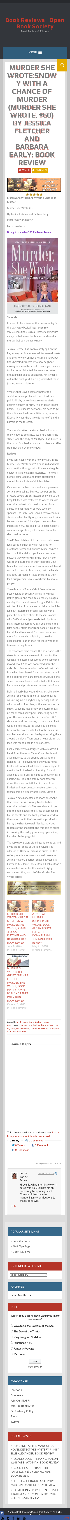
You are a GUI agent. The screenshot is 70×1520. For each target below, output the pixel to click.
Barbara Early (26, 1025)
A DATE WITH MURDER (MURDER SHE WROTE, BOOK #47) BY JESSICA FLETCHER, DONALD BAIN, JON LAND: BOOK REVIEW (42, 928)
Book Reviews (35, 1022)
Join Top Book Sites (22, 1406)
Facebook (16, 1390)
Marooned (20, 1354)
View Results (35, 1367)
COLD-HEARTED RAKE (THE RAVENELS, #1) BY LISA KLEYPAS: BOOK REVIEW (31, 1472)
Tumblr (14, 1416)
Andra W (41, 170)
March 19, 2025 (46, 1173)
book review (22, 1022)
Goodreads (17, 1395)
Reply (13, 1206)
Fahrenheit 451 (23, 1343)
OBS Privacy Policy (22, 1411)
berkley (36, 1025)
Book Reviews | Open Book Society (35, 23)
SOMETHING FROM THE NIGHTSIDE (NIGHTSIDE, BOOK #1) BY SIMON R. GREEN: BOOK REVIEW (35, 1494)
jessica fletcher (22, 1028)
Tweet (65, 1518)
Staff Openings (21, 1246)
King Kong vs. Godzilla (27, 1337)
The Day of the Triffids (27, 1331)
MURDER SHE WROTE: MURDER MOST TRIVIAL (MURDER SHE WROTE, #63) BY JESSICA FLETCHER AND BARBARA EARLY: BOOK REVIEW (18, 928)
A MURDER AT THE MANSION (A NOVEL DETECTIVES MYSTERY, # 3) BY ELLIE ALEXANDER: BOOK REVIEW (35, 1450)
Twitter (15, 1422)
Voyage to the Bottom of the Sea (34, 1326)
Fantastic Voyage (24, 1348)
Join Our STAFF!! (20, 1400)
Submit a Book (21, 1241)
